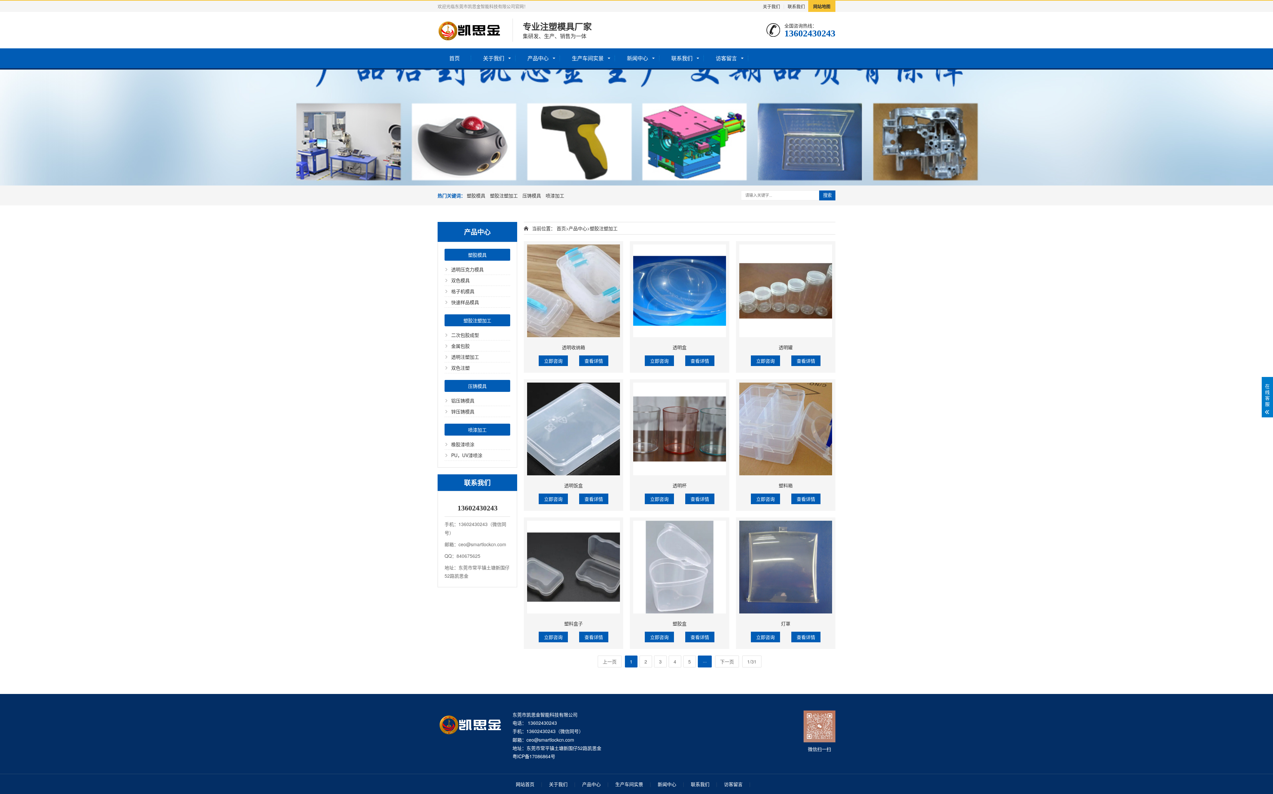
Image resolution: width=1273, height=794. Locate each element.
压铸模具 (531, 195)
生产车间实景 (588, 58)
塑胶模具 (476, 195)
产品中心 (538, 58)
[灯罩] (785, 567)
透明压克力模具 (467, 269)
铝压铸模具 (462, 400)
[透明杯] (679, 429)
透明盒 (680, 347)
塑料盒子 (573, 623)
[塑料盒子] (573, 567)
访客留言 (726, 58)
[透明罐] (785, 290)
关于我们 (771, 6)
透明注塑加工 (465, 356)
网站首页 (525, 784)
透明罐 (786, 347)
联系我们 (796, 6)
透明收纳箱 (573, 347)
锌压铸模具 (462, 411)
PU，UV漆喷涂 (466, 455)
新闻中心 (637, 58)
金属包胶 (460, 346)
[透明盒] (679, 290)
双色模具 (460, 280)
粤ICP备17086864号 (534, 756)
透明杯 (680, 485)
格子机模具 (462, 291)
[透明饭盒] (573, 429)
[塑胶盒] (679, 567)
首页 (454, 58)
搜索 (827, 195)
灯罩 (785, 623)
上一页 (610, 661)
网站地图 (821, 6)
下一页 (727, 661)
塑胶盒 (680, 623)
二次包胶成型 (465, 335)
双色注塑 (460, 367)
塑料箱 (786, 485)
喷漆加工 (555, 195)
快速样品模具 (465, 302)
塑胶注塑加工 (504, 195)
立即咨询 (553, 360)
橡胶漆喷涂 (462, 444)
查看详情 (593, 360)
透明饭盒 (573, 485)
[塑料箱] (785, 429)
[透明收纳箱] (573, 290)
